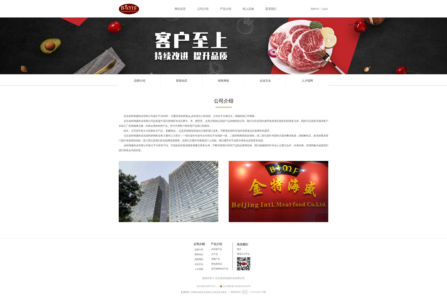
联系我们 (271, 8)
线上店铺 (248, 8)
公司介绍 (202, 8)
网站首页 (180, 8)
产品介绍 (225, 8)
